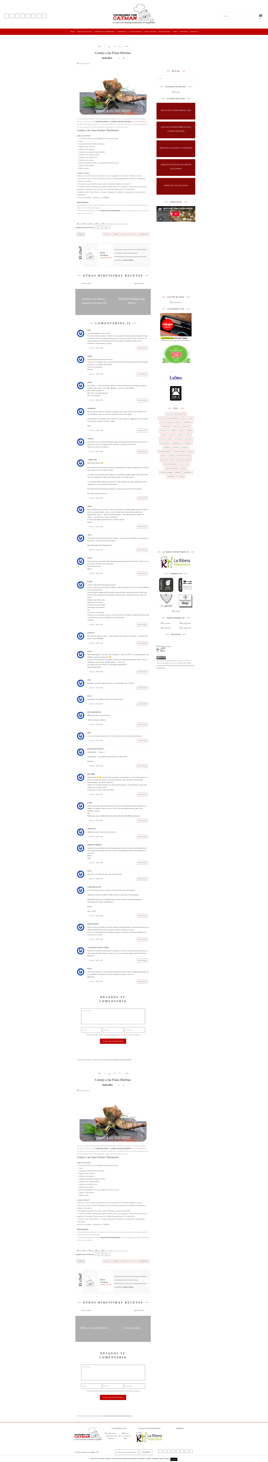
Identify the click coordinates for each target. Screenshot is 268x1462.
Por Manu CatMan (113, 46)
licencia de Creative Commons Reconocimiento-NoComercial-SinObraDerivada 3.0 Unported (175, 665)
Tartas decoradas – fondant (176, 468)
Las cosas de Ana (139, 121)
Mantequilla (165, 443)
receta (164, 455)
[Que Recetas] (166, 628)
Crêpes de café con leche (176, 185)
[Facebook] (96, 227)
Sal (181, 464)
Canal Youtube (150, 31)
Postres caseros (164, 451)
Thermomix (143, 234)
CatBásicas (187, 422)
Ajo (162, 422)
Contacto (194, 31)
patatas (176, 447)
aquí (98, 208)
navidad (188, 443)
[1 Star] (79, 224)
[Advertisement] (176, 52)
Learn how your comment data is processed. (117, 1060)
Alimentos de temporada (104, 31)
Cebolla (176, 426)
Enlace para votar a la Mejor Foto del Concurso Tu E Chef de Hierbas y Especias (113, 816)
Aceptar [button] (174, 1459)
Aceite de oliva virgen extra (176, 414)
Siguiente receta (139, 283)
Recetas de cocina (184, 455)
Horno (189, 430)
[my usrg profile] (185, 628)
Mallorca (178, 439)
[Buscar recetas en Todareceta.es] (164, 646)
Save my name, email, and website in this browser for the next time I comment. (114, 1035)
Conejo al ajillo (132, 1327)
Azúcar (169, 422)
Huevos (172, 435)
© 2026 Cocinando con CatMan (85, 1452)
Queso (191, 451)
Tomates (181, 476)
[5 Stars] (105, 224)
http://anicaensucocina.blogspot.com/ (99, 545)
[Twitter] (100, 227)
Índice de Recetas (84, 31)
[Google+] (104, 227)
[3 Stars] (92, 224)
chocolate (186, 426)
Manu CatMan (128, 260)
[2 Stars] (86, 224)
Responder (142, 348)
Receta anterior (87, 283)
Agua (184, 418)
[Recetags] (166, 623)
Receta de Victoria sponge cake (176, 110)
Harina (173, 430)
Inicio (72, 31)
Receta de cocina (129, 234)
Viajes (175, 31)
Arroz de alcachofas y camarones (175, 148)
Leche (188, 435)
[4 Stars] (98, 224)
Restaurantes (164, 31)
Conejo (107, 234)
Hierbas (116, 234)
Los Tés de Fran (135, 31)
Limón (169, 439)
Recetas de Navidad (184, 460)
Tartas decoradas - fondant (170, 472)
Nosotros (184, 31)
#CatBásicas (122, 31)
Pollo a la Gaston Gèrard (94, 1327)
